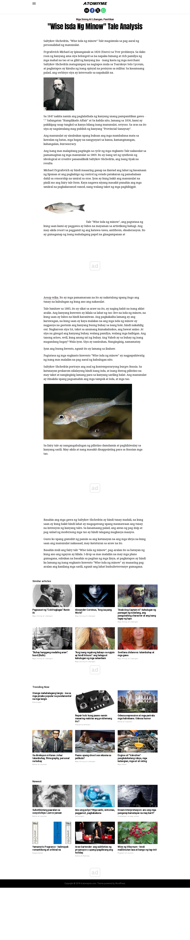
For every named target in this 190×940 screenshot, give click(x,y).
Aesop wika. (51, 297)
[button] (34, 3)
